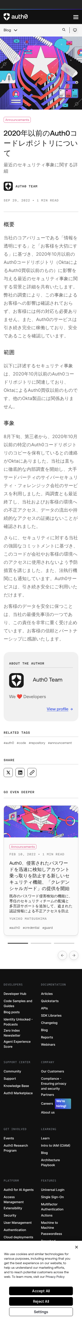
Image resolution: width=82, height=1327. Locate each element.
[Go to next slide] (73, 955)
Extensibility (13, 1208)
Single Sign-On (52, 1197)
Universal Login (52, 1190)
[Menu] (75, 17)
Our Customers (52, 1071)
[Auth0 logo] (38, 16)
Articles (47, 994)
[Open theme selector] (74, 30)
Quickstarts (50, 1001)
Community (12, 1071)
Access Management (14, 1199)
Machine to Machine (49, 1225)
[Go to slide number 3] (64, 943)
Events (9, 1138)
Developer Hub (15, 994)
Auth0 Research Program (16, 1148)
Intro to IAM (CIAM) (55, 1146)
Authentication (15, 1230)
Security (10, 1215)
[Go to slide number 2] (41, 943)
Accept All (41, 1291)
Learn (45, 1138)
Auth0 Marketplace (18, 1093)
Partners (47, 1095)
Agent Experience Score (17, 1044)
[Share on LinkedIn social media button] (20, 772)
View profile (57, 708)
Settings (41, 1312)
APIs (44, 1008)
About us (48, 1112)
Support (10, 1079)
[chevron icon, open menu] (15, 30)
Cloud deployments (18, 1237)
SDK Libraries (51, 1016)
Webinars (48, 1045)
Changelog (49, 1023)
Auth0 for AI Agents (19, 1190)
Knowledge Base (16, 1086)
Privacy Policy (55, 1276)
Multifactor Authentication (52, 1206)
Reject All (41, 1301)
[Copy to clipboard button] (31, 772)
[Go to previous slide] (62, 955)
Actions (47, 1215)
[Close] (77, 1247)
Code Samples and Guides (18, 1003)
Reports (47, 1037)
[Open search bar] (64, 30)
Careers (53, 1103)
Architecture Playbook (50, 1162)
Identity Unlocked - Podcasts (18, 1022)
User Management (18, 1223)
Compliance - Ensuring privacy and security (53, 1084)
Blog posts (12, 1012)
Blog (7, 30)
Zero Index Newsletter (12, 1033)
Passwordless (51, 1234)
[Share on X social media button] (8, 772)
